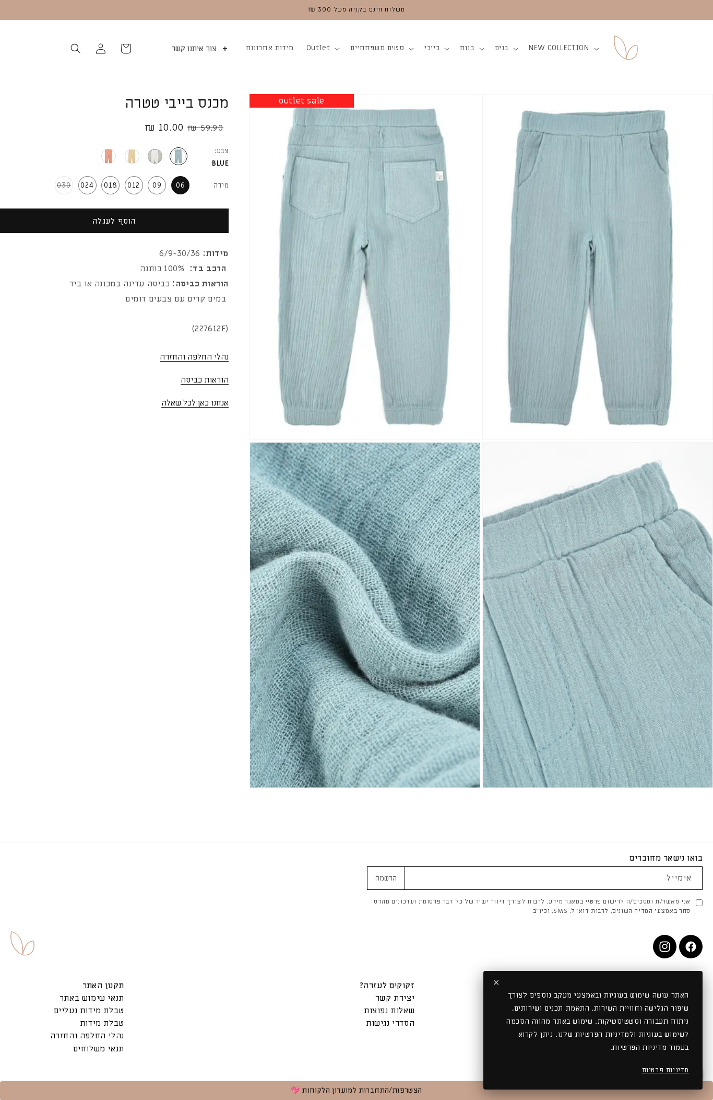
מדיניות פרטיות (665, 1070)
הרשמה (386, 878)
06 (180, 185)
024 (87, 185)
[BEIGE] (132, 156)
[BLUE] (178, 156)
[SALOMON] (108, 156)
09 (157, 185)
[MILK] (155, 156)
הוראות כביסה (205, 380)
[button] (562, 48)
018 (110, 185)
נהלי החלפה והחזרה (194, 357)
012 (133, 185)
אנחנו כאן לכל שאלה (195, 403)
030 (63, 187)
